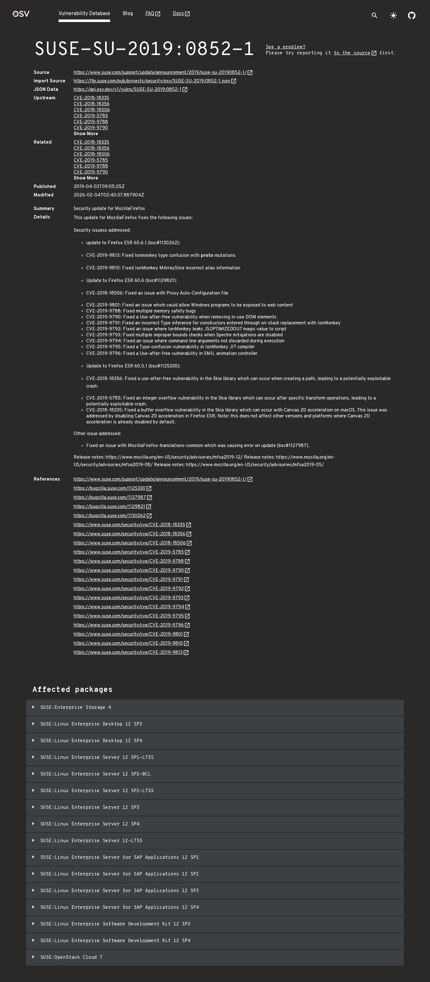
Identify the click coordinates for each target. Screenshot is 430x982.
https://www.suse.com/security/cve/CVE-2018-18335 (129, 525)
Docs (178, 14)
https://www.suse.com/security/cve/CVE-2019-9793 (129, 598)
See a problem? (285, 47)
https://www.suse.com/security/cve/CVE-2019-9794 (129, 607)
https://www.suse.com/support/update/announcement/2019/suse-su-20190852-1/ (160, 73)
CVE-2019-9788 (91, 122)
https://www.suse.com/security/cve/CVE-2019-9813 (128, 653)
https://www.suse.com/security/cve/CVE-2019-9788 (129, 562)
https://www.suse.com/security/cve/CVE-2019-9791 (128, 580)
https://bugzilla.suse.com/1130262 (110, 516)
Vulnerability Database (84, 14)
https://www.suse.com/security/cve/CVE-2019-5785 (129, 552)
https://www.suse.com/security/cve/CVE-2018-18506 (130, 543)
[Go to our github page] (412, 15)
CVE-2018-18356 (92, 104)
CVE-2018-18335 (91, 98)
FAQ (149, 14)
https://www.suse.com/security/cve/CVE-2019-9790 (129, 571)
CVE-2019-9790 (91, 128)
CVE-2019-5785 (91, 116)
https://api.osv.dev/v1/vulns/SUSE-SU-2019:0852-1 (127, 90)
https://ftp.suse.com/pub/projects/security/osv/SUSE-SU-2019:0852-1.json (152, 81)
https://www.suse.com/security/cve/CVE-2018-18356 (129, 534)
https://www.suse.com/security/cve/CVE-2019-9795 (129, 616)
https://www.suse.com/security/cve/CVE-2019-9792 (129, 589)
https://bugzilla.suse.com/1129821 (109, 507)
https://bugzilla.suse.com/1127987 (110, 498)
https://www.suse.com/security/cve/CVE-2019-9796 (129, 625)
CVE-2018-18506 (92, 110)
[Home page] (21, 16)
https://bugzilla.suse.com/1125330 (109, 489)
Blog (128, 14)
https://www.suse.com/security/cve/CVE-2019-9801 (128, 634)
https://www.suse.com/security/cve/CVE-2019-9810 (128, 644)
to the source (352, 53)
